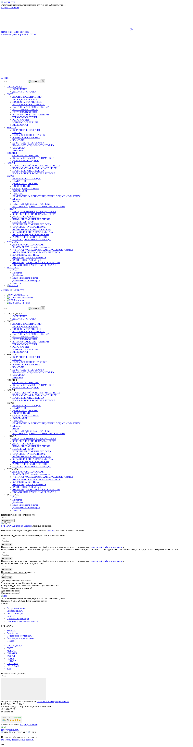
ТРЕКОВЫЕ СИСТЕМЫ (24, 117)
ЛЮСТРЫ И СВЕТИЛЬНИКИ (27, 97)
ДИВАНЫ (12, 153)
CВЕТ (10, 94)
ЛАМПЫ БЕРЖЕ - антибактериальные (31, 247)
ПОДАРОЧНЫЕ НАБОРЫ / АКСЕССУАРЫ (34, 265)
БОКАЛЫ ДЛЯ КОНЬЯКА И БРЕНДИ (31, 239)
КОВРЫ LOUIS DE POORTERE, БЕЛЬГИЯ (33, 173)
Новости (16, 283)
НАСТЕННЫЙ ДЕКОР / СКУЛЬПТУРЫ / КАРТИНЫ (38, 206)
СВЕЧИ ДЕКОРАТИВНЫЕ (25, 188)
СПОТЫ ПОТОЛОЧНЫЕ (24, 112)
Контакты (17, 273)
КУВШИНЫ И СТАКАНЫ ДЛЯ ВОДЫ (31, 224)
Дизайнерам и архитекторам (26, 280)
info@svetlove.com (10, 730)
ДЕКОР (10, 176)
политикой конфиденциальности (107, 547)
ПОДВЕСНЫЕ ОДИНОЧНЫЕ (27, 102)
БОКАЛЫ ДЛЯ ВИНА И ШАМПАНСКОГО (34, 214)
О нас (15, 270)
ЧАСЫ (15, 201)
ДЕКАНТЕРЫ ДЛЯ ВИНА (25, 216)
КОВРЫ (11, 163)
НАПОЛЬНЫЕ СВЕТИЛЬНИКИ (28, 104)
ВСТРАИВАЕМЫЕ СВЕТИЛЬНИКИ (30, 114)
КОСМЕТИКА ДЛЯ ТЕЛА (25, 255)
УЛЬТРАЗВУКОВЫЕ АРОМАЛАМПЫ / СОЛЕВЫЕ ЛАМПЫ (42, 250)
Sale (9, 668)
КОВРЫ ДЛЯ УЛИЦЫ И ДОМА (28, 171)
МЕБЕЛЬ (11, 127)
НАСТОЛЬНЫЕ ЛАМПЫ (25, 109)
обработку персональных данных (17, 740)
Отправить (6, 544)
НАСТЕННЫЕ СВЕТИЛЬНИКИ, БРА (31, 107)
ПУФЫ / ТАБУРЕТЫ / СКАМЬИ (28, 142)
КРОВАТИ (17, 150)
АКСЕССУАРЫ (20, 125)
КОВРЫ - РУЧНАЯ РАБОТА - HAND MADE (34, 168)
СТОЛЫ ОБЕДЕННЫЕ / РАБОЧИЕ (29, 135)
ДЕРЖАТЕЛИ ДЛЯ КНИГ (25, 183)
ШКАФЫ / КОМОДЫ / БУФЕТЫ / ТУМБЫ (33, 145)
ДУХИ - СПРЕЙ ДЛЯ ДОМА (26, 260)
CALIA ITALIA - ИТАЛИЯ (25, 155)
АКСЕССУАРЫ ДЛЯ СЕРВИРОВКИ (30, 234)
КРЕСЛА (16, 132)
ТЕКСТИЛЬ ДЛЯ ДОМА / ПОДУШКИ (31, 204)
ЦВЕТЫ (16, 199)
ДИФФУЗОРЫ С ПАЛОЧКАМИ (28, 244)
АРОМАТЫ (12, 242)
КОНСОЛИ (18, 140)
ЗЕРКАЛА (17, 193)
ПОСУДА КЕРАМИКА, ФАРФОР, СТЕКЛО (34, 211)
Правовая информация (18, 618)
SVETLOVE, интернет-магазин (16, 526)
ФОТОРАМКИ (19, 191)
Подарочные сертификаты (25, 278)
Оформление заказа (16, 608)
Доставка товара (15, 613)
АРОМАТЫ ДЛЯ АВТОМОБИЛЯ (29, 257)
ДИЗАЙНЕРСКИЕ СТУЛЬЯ (26, 130)
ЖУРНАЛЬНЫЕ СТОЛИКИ (26, 137)
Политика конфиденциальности (22, 621)
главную (51, 530)
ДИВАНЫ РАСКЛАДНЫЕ (25, 160)
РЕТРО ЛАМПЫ (20, 120)
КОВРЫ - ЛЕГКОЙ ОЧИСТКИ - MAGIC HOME (36, 165)
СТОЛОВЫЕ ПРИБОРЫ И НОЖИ (29, 227)
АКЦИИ (5, 78)
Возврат (11, 616)
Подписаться (7, 521)
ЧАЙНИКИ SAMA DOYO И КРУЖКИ (31, 229)
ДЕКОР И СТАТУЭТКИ (24, 92)
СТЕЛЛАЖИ (18, 148)
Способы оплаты (15, 611)
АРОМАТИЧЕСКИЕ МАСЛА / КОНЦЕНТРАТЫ (36, 252)
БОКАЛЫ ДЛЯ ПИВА (23, 222)
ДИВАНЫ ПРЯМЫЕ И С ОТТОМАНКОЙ (33, 158)
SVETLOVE (13, 267)
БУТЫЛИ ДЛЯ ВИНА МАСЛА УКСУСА (32, 232)
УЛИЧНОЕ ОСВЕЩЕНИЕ (25, 122)
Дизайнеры (17, 275)
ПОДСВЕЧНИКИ (21, 186)
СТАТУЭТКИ (19, 181)
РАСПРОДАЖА (14, 86)
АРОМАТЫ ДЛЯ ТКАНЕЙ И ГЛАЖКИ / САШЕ (36, 262)
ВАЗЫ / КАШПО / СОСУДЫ (26, 178)
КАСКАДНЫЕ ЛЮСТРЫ (25, 99)
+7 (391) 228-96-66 (10, 7)
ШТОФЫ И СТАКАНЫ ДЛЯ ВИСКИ (31, 219)
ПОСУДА (11, 209)
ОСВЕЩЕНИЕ (19, 89)
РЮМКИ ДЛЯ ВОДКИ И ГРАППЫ (29, 237)
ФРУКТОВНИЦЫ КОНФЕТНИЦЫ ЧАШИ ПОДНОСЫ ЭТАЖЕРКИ (46, 196)
